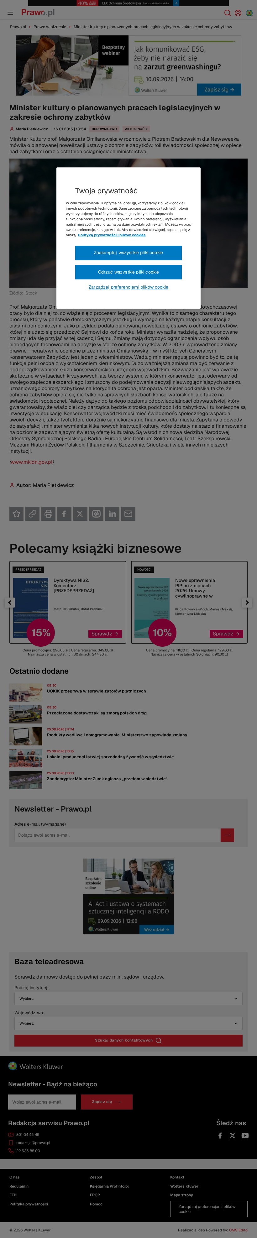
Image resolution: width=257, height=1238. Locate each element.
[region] (128, 238)
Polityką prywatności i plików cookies (112, 235)
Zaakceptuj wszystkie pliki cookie (128, 252)
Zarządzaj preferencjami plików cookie (128, 287)
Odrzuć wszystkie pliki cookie (128, 272)
